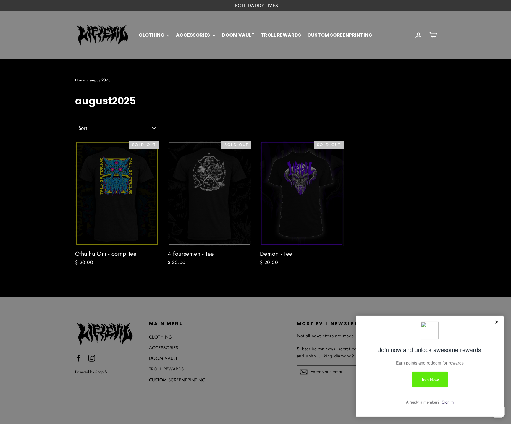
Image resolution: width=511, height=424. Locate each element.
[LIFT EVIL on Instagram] (91, 358)
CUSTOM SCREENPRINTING (339, 35)
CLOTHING (152, 35)
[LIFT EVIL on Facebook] (78, 358)
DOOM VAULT (238, 35)
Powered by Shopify (91, 371)
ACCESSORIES (193, 35)
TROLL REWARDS (281, 35)
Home (80, 80)
